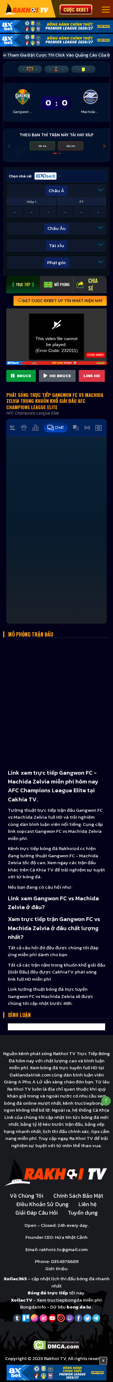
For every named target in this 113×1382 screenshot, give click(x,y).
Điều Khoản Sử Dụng (42, 1204)
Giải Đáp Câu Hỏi (36, 1212)
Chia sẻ (93, 284)
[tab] (23, 284)
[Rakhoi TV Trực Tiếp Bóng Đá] (26, 9)
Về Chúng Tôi (26, 1195)
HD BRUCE (60, 376)
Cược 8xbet (76, 9)
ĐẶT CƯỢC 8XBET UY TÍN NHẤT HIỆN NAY (62, 301)
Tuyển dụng (83, 1212)
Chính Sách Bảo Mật (78, 1195)
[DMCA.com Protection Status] (56, 1344)
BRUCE (23, 376)
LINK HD (91, 376)
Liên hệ (87, 1204)
